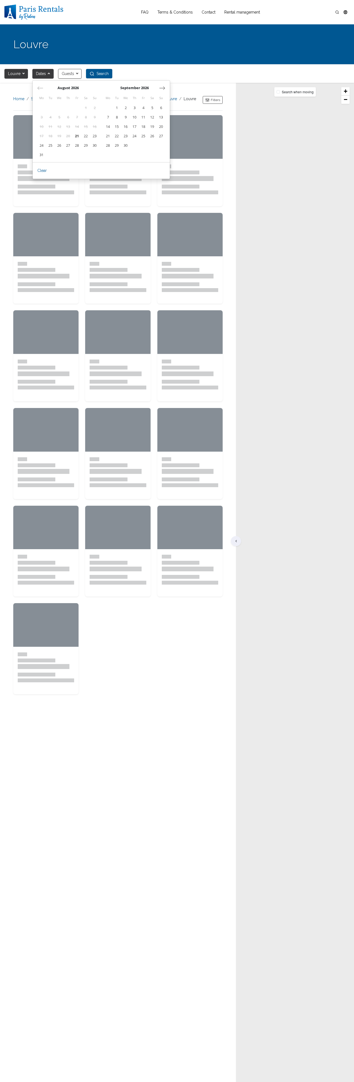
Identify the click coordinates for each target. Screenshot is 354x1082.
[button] (345, 12)
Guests (68, 73)
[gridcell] (85, 108)
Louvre (14, 73)
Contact (208, 12)
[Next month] (162, 88)
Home (18, 99)
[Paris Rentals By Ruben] (33, 12)
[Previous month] (40, 88)
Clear (42, 170)
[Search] (337, 12)
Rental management (242, 12)
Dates (41, 73)
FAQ (145, 12)
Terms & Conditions (175, 12)
